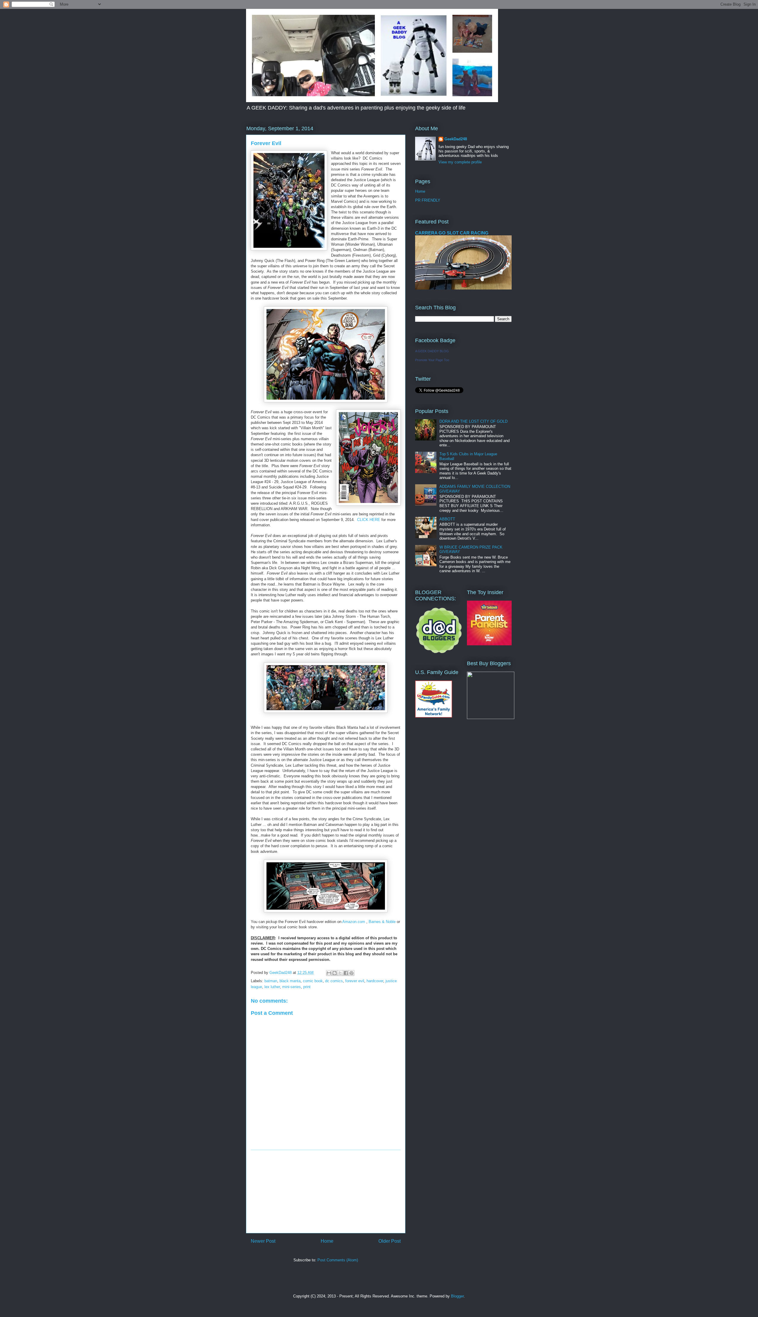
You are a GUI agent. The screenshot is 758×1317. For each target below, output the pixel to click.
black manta (290, 981)
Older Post (389, 1241)
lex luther (272, 987)
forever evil (354, 981)
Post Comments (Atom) (337, 1260)
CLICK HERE (368, 519)
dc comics (334, 981)
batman (270, 981)
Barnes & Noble (382, 921)
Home (327, 1241)
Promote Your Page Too (432, 360)
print (307, 987)
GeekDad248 (455, 139)
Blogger (457, 1296)
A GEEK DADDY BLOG (432, 351)
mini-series (291, 987)
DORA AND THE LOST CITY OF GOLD (473, 421)
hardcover (375, 981)
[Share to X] (340, 973)
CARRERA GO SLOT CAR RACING (452, 232)
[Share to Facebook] (346, 973)
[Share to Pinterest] (351, 973)
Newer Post (263, 1241)
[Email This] (329, 973)
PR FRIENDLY (427, 200)
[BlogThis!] (335, 973)
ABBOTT (447, 519)
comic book (313, 981)
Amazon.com (353, 921)
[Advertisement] (325, 1191)
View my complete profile (460, 162)
